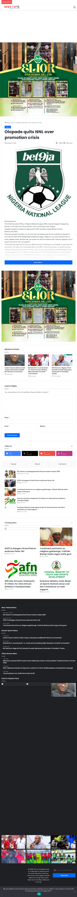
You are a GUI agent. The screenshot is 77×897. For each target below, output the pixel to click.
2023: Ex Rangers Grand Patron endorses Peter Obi (35, 480)
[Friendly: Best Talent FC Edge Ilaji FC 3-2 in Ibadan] (38, 856)
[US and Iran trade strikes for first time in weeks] (14, 758)
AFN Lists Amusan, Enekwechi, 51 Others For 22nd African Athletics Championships (20, 584)
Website (42, 426)
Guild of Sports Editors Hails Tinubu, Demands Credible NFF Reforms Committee (15, 370)
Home (8, 122)
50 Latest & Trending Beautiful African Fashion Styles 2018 (38, 471)
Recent (37, 464)
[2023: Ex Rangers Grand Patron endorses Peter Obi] (10, 483)
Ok (39, 894)
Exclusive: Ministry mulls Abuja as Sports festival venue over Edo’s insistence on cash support (55, 585)
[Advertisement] (38, 26)
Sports (13, 122)
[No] (74, 892)
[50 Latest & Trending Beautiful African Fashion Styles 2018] (10, 474)
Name (7, 417)
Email (7, 426)
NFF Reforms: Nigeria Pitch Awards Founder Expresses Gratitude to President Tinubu (61, 371)
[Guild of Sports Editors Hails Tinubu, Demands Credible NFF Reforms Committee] (15, 360)
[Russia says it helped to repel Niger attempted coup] (38, 690)
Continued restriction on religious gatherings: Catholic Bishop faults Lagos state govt (55, 551)
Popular (13, 464)
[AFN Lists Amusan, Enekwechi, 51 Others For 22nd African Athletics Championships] (10, 501)
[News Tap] (11, 7)
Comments (62, 464)
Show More (38, 262)
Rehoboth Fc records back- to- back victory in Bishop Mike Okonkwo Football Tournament (38, 371)
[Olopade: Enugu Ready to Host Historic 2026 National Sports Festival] (14, 856)
